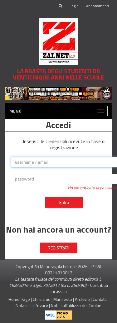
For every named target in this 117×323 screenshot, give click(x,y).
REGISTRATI (58, 247)
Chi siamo (42, 299)
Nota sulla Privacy (32, 305)
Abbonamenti (97, 6)
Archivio (82, 299)
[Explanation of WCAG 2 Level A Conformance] (58, 313)
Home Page (19, 299)
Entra (64, 202)
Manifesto (62, 299)
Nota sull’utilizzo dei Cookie (76, 305)
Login (74, 6)
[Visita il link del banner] (58, 92)
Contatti (100, 299)
